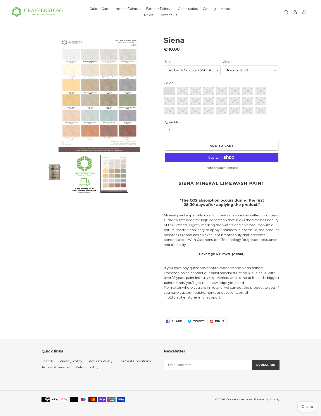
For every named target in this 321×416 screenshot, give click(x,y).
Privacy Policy (71, 361)
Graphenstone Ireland (239, 399)
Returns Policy (100, 361)
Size (168, 62)
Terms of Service (55, 367)
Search (47, 361)
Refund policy (86, 367)
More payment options (221, 167)
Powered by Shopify (267, 399)
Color (227, 62)
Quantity (172, 122)
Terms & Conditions (135, 361)
